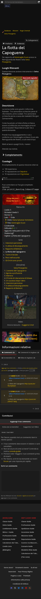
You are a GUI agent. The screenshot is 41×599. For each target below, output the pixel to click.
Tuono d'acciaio (11, 255)
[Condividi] (39, 2)
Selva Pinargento (10, 34)
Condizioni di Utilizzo (20, 584)
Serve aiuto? (8, 568)
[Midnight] (7, 550)
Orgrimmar (24, 174)
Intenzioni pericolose (13, 243)
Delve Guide (7, 525)
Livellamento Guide (10, 529)
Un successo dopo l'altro (15, 281)
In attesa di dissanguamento (16, 246)
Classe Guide (7, 521)
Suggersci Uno (27, 325)
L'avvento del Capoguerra (16, 270)
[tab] (8, 352)
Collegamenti (33, 40)
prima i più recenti (27, 368)
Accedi (19, 495)
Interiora (9, 275)
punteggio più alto (13, 370)
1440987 (12, 376)
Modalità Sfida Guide (29, 550)
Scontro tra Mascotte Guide (30, 543)
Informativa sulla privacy (20, 580)
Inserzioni (12, 572)
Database (7, 31)
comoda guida (14, 451)
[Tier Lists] (25, 557)
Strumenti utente (22, 568)
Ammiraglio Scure (21, 57)
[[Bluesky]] (18, 587)
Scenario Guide (27, 546)
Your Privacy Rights (25, 572)
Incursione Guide (9, 539)
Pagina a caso (16, 576)
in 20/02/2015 (29, 378)
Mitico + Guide (8, 532)
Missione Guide (27, 536)
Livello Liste (7, 546)
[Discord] (11, 587)
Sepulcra (23, 171)
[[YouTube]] (26, 587)
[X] (15, 587)
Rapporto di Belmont (13, 249)
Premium (26, 576)
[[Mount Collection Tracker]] (20, 337)
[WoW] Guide (8, 518)
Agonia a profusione (14, 273)
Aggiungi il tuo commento (9, 368)
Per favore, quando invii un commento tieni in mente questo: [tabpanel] (20, 467)
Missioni (15, 31)
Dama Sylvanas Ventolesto (22, 220)
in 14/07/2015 (29, 394)
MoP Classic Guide (28, 518)
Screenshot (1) (20, 293)
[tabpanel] (20, 386)
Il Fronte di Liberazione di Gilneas (19, 278)
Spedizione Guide (27, 529)
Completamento (13, 154)
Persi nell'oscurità (12, 257)
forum (6, 461)
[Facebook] (22, 587)
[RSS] (29, 587)
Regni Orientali (25, 31)
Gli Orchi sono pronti (13, 260)
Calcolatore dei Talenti (11, 543)
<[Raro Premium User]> (17, 378)
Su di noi (34, 568)
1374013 (12, 391)
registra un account (27, 495)
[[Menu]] (2, 2)
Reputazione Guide (28, 539)
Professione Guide (10, 536)
